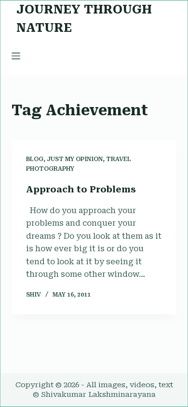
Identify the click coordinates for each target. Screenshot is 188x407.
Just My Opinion (75, 159)
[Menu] (16, 56)
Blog (34, 159)
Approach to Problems (81, 189)
